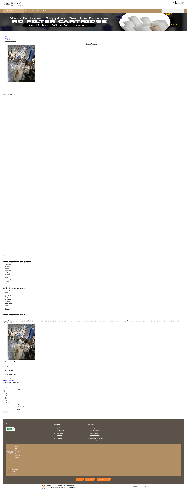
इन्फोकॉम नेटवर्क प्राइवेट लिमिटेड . (55, 487)
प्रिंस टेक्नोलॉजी (17, 4)
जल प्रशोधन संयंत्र (94, 428)
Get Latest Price (9, 378)
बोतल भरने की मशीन (94, 441)
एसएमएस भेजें (91, 479)
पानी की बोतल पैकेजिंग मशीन (96, 438)
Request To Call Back (9, 380)
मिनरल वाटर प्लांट (94, 433)
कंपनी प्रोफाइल (35, 10)
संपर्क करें (44, 10)
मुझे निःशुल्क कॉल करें (105, 479)
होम (6, 36)
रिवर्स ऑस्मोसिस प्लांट (95, 430)
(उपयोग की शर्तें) (70, 485)
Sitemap (59, 438)
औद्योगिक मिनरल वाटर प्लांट (10, 40)
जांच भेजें (81, 479)
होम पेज (27, 10)
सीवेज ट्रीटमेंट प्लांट (94, 436)
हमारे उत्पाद (9, 10)
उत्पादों (6, 38)
